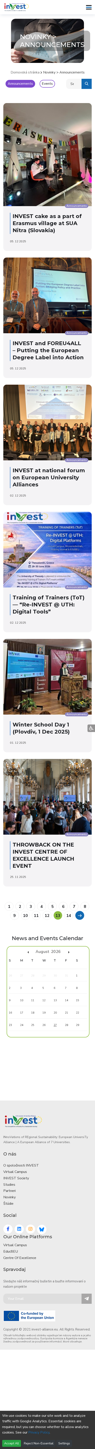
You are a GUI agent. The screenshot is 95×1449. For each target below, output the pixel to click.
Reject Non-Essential (38, 1443)
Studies (9, 1184)
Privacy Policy (38, 1432)
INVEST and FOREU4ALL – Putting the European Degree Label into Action (48, 350)
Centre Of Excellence (19, 1257)
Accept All (11, 1443)
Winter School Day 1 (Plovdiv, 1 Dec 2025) (41, 728)
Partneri (9, 1190)
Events (47, 83)
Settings (64, 1443)
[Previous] (79, 915)
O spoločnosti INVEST (21, 1165)
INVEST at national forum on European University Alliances (49, 477)
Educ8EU (10, 1251)
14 (68, 915)
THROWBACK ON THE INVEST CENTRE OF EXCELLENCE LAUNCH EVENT (43, 855)
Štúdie (8, 1203)
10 (25, 915)
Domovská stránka (25, 72)
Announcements (20, 83)
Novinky (9, 1197)
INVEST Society (16, 1178)
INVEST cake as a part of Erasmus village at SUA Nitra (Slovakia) (47, 223)
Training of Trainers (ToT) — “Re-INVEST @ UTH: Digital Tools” (49, 604)
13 (57, 915)
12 (47, 915)
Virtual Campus (15, 1171)
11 (36, 915)
